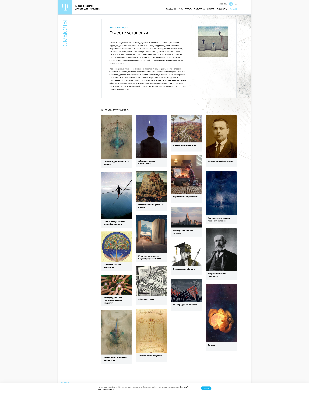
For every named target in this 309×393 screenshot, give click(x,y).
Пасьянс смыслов (119, 28)
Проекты (188, 9)
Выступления (199, 9)
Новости (211, 9)
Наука (180, 9)
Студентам (222, 4)
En (236, 4)
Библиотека (222, 9)
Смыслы (233, 9)
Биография (171, 9)
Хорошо (206, 388)
